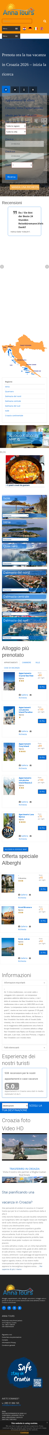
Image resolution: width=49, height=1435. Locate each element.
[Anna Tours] (19, 8)
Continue (24, 1432)
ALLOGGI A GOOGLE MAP (23, 437)
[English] (41, 28)
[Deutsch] (30, 28)
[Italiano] (36, 28)
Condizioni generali (8, 1345)
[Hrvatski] (24, 28)
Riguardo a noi (7, 1335)
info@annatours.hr (11, 1405)
